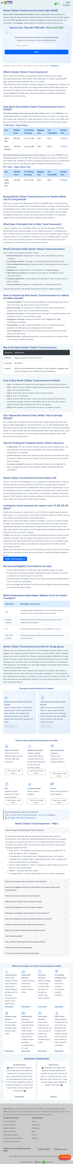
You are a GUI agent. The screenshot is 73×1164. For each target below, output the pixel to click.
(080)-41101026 (26, 1162)
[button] (5, 1081)
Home (34, 1121)
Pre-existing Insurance (11, 1141)
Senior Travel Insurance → (15, 559)
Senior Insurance (9, 1131)
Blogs (34, 1131)
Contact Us (36, 1125)
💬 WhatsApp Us (29, 818)
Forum (34, 1135)
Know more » (10, 726)
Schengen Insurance (10, 1135)
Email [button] (37, 1162)
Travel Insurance (9, 1121)
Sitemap (35, 1138)
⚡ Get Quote (65, 1157)
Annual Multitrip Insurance (13, 1138)
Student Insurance (10, 1125)
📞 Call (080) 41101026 (13, 818)
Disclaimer (36, 1128)
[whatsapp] (56, 4)
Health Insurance (9, 1128)
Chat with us (49, 1162)
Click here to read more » (13, 772)
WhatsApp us (55, 65)
